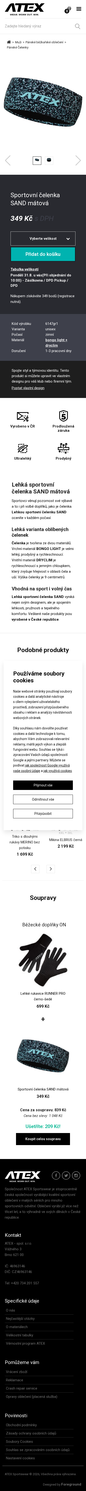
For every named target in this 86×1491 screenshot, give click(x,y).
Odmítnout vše (43, 799)
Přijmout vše (43, 785)
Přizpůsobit (43, 813)
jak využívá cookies (57, 771)
